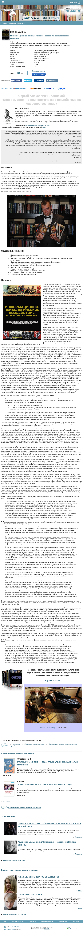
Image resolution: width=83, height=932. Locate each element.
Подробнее (78, 837)
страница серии (53, 681)
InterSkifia (46, 928)
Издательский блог (18, 921)
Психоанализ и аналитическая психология (63, 744)
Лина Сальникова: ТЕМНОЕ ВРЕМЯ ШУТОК (38, 877)
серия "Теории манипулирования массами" (24, 746)
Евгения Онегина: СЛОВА (30, 894)
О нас (4, 921)
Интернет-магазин (47, 921)
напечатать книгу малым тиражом (24, 807)
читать (80, 891)
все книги (6, 801)
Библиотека (76, 921)
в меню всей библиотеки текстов (14, 914)
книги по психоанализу (47, 728)
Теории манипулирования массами (37, 125)
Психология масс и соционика (35, 744)
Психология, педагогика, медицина (13, 23)
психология (17, 744)
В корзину (40, 74)
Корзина (73, 2)
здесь (44, 127)
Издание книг (63, 921)
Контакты (33, 921)
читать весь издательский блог (14, 860)
